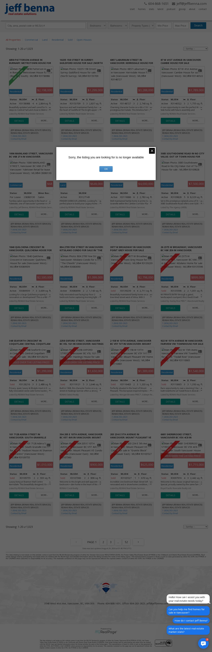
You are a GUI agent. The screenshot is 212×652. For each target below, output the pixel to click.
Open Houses (84, 39)
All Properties (13, 39)
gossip (182, 9)
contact (203, 9)
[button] (203, 643)
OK (106, 168)
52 (126, 542)
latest (160, 9)
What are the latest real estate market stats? (186, 630)
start (132, 9)
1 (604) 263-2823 (18, 136)
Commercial (31, 39)
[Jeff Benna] (29, 17)
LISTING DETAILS (19, 121)
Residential (58, 39)
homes (142, 9)
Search (198, 25)
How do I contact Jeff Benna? (191, 620)
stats (151, 9)
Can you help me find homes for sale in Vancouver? (187, 611)
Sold (70, 39)
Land (45, 39)
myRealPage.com (106, 632)
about (192, 9)
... (118, 542)
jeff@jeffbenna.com (157, 603)
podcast (171, 9)
